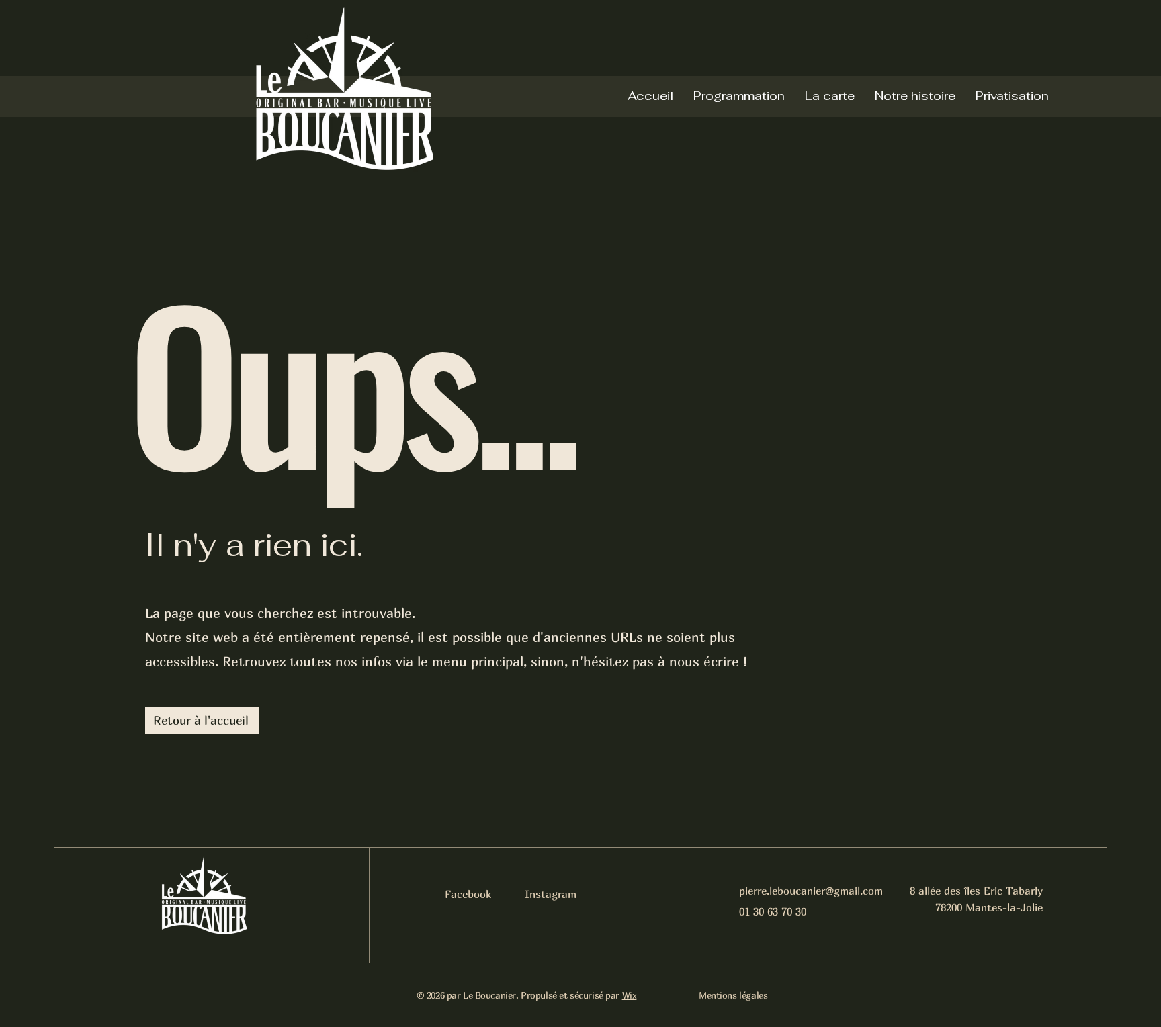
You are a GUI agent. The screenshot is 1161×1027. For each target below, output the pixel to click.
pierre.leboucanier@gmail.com (811, 890)
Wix (629, 995)
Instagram (550, 894)
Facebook (468, 894)
